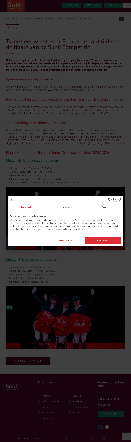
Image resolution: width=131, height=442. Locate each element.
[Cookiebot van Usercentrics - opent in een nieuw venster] (110, 200)
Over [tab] (104, 207)
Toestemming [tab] (27, 207)
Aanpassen (64, 240)
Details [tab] (65, 207)
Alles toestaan (102, 240)
